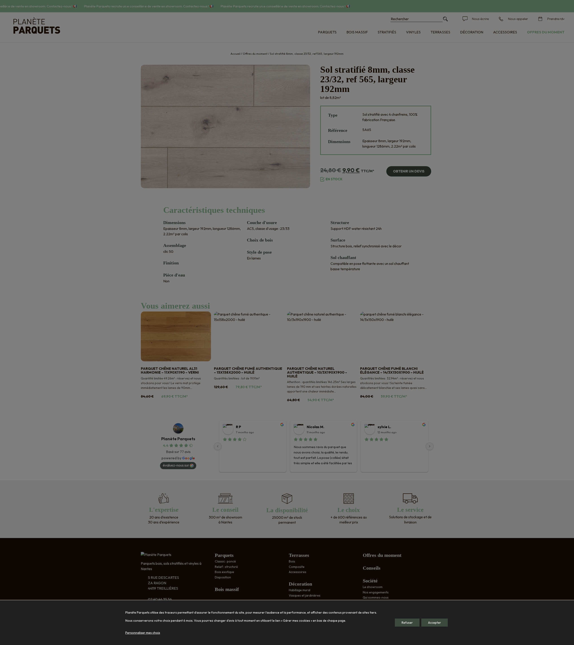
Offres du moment (546, 32)
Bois (292, 561)
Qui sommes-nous (376, 597)
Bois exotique (224, 572)
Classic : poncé (225, 561)
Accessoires (505, 32)
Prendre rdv (556, 19)
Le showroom (373, 587)
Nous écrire (480, 19)
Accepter (434, 623)
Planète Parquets (178, 438)
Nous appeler (518, 19)
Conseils (371, 568)
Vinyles (413, 32)
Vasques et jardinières (304, 595)
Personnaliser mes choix (142, 633)
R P (238, 427)
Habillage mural (299, 590)
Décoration (471, 32)
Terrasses (440, 32)
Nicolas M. (315, 427)
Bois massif (357, 32)
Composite (296, 567)
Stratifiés (387, 32)
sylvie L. (384, 427)
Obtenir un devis (408, 171)
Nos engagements (376, 592)
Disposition (223, 577)
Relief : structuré (226, 567)
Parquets (327, 32)
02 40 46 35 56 (160, 599)
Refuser (407, 623)
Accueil (235, 53)
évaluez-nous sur (176, 465)
